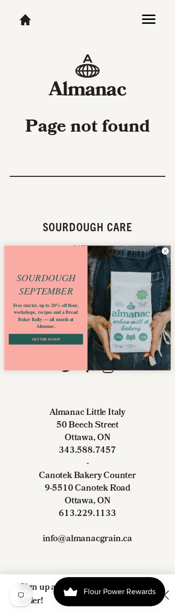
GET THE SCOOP (46, 339)
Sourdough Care (88, 226)
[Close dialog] (165, 251)
